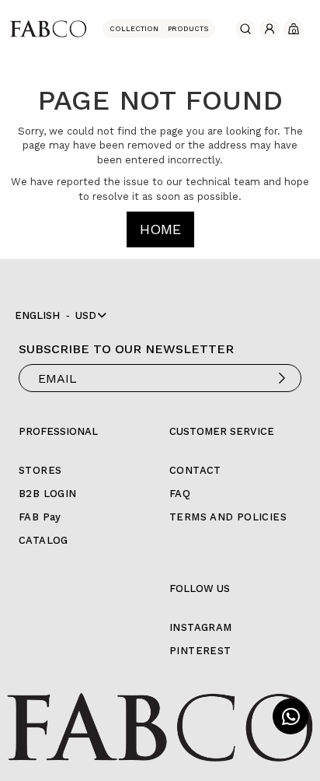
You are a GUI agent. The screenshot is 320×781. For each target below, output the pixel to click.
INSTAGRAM (200, 627)
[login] (269, 29)
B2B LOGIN (48, 493)
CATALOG (43, 540)
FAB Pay (40, 517)
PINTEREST (200, 651)
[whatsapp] (290, 716)
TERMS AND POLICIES (228, 517)
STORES (40, 470)
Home (160, 229)
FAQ (179, 493)
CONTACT (195, 470)
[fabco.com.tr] (48, 27)
